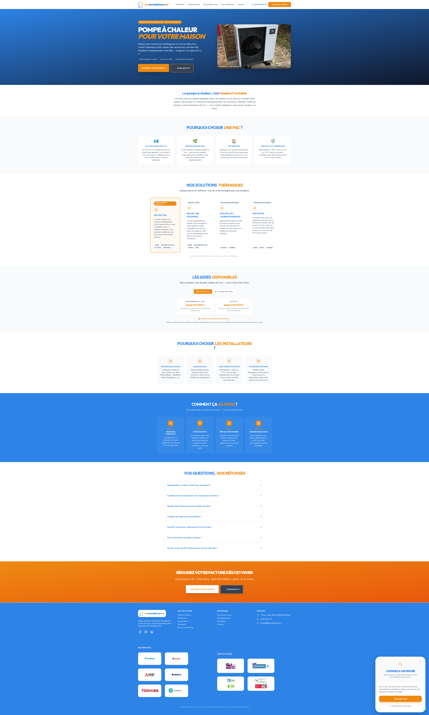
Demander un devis (279, 5)
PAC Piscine (182, 618)
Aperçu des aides (203, 291)
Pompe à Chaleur (184, 615)
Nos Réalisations (223, 618)
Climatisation (183, 621)
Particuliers (180, 5)
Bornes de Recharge (185, 627)
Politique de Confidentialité (240, 707)
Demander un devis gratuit (153, 68)
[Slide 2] (288, 67)
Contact (241, 5)
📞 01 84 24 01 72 (182, 68)
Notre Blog (221, 621)
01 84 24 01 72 (266, 619)
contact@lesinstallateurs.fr (271, 623)
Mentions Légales (220, 707)
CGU (228, 707)
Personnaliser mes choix (401, 706)
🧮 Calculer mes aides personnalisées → (214, 319)
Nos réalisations (227, 5)
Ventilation (182, 624)
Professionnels (194, 5)
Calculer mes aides (224, 291)
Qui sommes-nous (211, 5)
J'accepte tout (400, 699)
